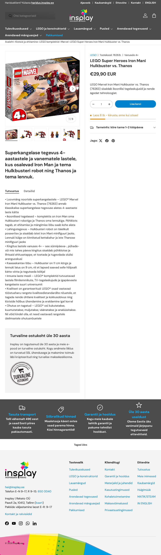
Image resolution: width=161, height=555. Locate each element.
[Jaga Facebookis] (107, 141)
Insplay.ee (18, 543)
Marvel (65, 41)
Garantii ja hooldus (117, 476)
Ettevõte (121, 2)
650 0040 (44, 491)
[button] (154, 15)
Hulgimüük (144, 490)
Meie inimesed (146, 476)
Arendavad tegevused (83, 496)
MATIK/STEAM (146, 496)
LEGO (93, 55)
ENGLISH (150, 2)
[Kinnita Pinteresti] (113, 141)
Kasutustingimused (117, 490)
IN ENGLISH (144, 503)
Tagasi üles (80, 444)
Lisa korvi (135, 104)
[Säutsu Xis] (100, 141)
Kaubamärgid (103, 2)
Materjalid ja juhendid (118, 483)
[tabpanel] (42, 259)
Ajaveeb (85, 2)
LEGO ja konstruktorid (83, 476)
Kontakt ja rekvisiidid (18, 514)
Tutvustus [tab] (12, 191)
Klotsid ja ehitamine (26, 41)
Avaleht (9, 41)
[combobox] (30, 16)
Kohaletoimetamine (117, 496)
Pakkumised (54, 35)
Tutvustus (143, 469)
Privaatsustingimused (118, 510)
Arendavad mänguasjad (84, 503)
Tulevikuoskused (79, 469)
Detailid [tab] (29, 191)
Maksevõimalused (116, 503)
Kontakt (136, 2)
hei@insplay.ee (14, 487)
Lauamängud (77, 483)
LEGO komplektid (49, 41)
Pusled (73, 490)
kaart (39, 503)
